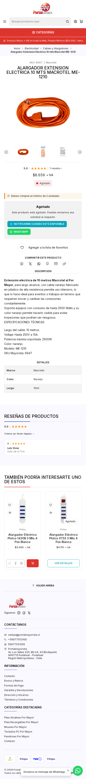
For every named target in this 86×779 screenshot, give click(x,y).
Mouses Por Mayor (15, 726)
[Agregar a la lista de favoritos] (3, 505)
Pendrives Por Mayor (16, 736)
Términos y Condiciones (18, 699)
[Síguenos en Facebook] (24, 613)
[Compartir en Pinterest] (47, 264)
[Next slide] (79, 152)
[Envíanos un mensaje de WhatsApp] (78, 771)
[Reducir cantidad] (4, 563)
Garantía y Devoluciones (18, 690)
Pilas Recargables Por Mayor (21, 722)
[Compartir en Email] (56, 264)
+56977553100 (17, 639)
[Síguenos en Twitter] (29, 613)
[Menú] (4, 22)
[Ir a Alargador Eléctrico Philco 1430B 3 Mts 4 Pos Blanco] (16, 510)
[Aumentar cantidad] (15, 563)
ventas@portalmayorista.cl (24, 634)
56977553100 (16, 644)
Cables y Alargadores (55, 48)
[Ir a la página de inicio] (42, 8)
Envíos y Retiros (13, 680)
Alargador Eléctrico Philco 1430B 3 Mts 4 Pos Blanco (16, 538)
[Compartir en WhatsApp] (39, 264)
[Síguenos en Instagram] (19, 613)
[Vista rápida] (3, 513)
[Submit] (67, 22)
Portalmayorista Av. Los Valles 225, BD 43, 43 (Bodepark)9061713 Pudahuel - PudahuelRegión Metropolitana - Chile (32, 653)
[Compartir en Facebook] (22, 264)
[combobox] (40, 22)
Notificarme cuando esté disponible (39, 223)
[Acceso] (75, 22)
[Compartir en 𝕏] (30, 264)
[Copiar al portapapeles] (64, 264)
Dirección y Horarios (16, 694)
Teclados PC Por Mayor (18, 731)
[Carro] (81, 22)
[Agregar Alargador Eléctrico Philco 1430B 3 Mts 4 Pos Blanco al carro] (26, 563)
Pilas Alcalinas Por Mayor (19, 717)
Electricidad (32, 48)
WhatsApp (21, 231)
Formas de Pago (14, 685)
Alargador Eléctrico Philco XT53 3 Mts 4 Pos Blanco (57, 538)
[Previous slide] (7, 152)
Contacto (9, 676)
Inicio (17, 48)
